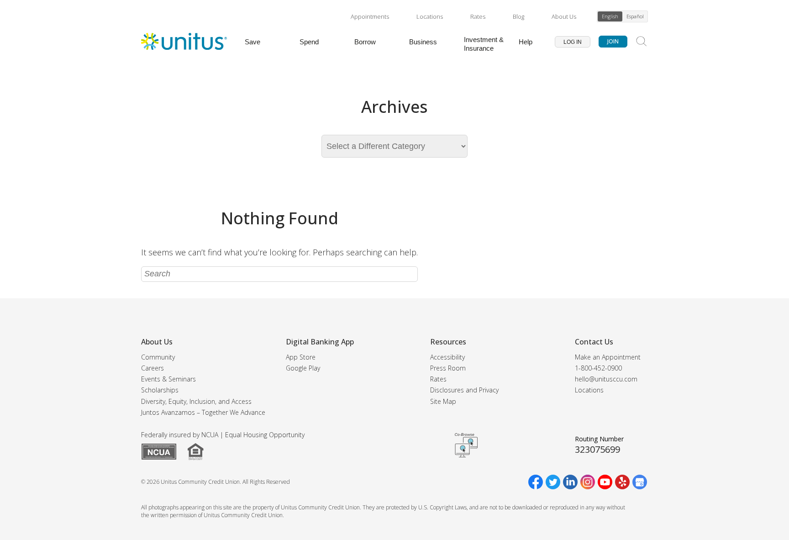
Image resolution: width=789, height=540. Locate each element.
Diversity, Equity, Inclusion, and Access (196, 401)
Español (635, 16)
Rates (477, 16)
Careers (152, 368)
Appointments (370, 16)
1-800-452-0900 (598, 368)
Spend (309, 42)
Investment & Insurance (484, 44)
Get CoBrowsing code (466, 445)
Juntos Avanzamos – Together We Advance (203, 412)
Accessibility (447, 357)
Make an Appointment (608, 357)
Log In (572, 42)
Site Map (443, 401)
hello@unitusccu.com (606, 379)
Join (613, 41)
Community (158, 357)
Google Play (303, 368)
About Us (564, 16)
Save (252, 42)
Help (525, 42)
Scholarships (160, 390)
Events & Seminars (168, 379)
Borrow (365, 42)
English (610, 16)
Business (423, 42)
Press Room (448, 368)
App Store (301, 357)
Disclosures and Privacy (464, 390)
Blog (518, 16)
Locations (429, 16)
